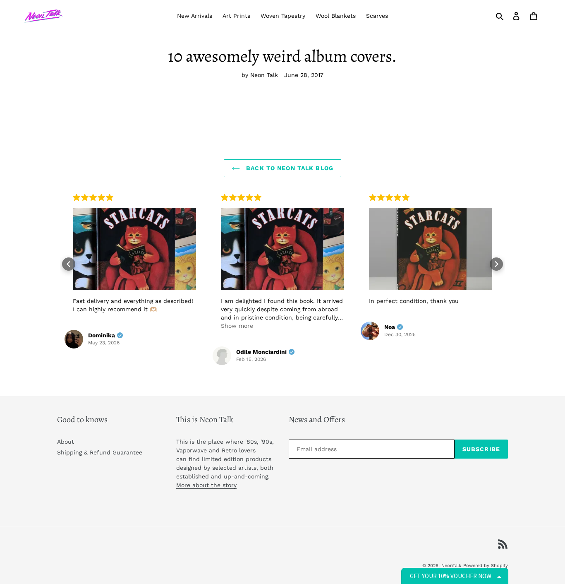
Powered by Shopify (485, 565)
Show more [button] (237, 325)
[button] (68, 264)
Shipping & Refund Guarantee (99, 452)
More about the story (206, 485)
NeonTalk (451, 565)
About (65, 441)
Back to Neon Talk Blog (288, 168)
